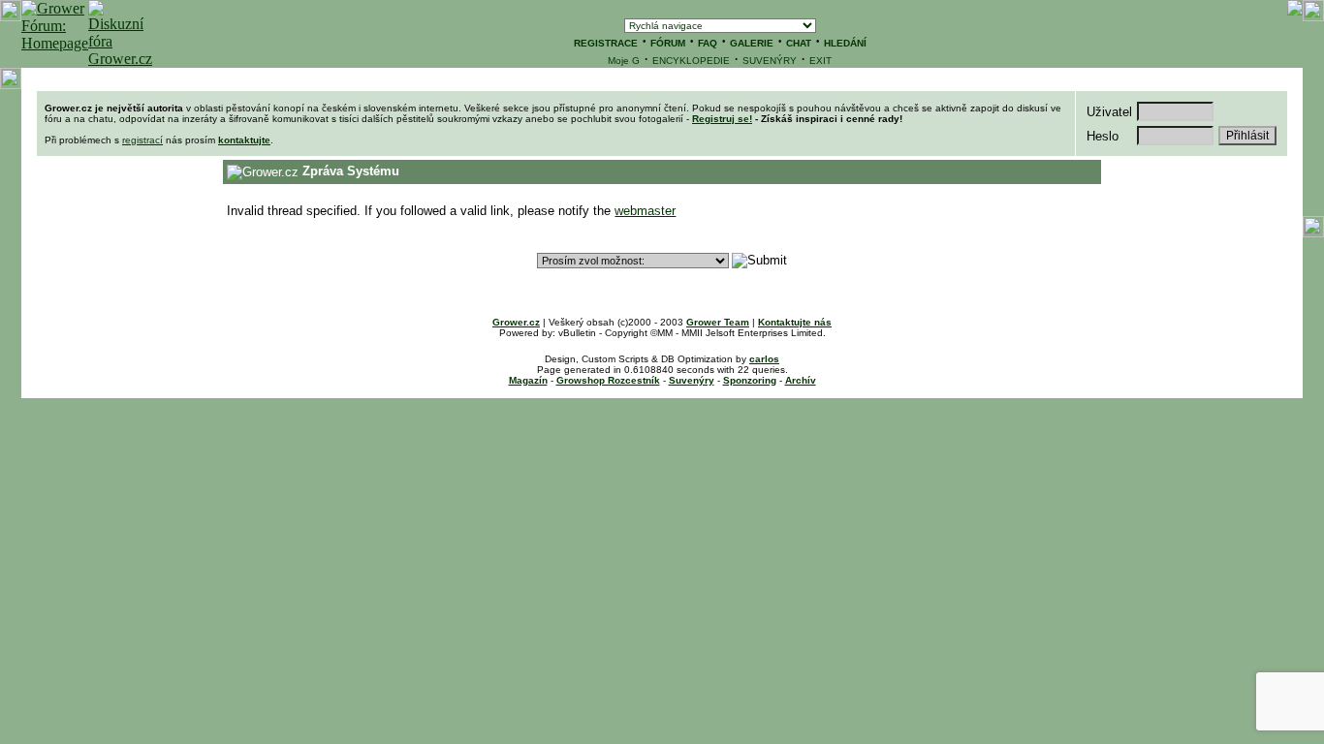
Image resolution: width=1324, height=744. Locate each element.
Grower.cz (516, 322)
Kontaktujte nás (795, 322)
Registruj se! (722, 118)
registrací (142, 140)
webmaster (645, 210)
